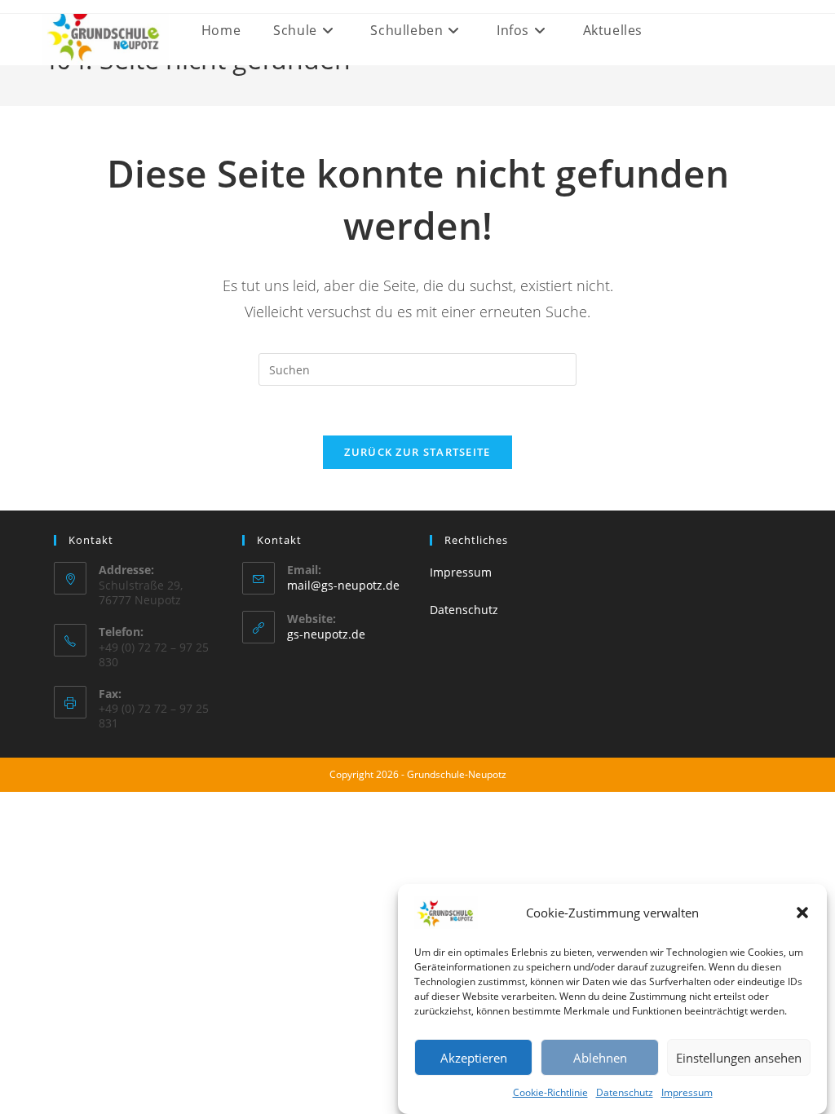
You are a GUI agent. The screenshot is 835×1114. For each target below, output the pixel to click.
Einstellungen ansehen (739, 1058)
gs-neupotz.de (326, 634)
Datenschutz (624, 1092)
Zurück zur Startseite (417, 451)
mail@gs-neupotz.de (343, 585)
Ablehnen (600, 1058)
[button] (802, 912)
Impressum (687, 1092)
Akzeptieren (473, 1058)
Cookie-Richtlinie (550, 1092)
